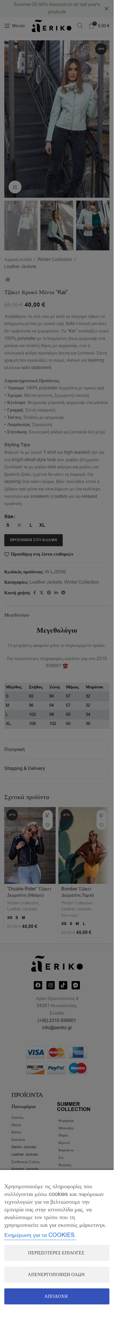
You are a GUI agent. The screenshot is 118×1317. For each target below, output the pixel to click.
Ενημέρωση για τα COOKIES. (40, 1235)
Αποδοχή (56, 1296)
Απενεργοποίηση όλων (56, 1275)
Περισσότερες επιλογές (56, 1253)
